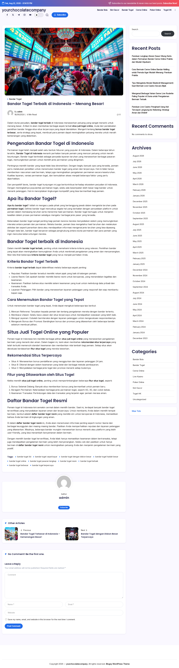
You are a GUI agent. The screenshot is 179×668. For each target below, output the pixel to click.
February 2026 (139, 190)
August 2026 (138, 156)
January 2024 (139, 332)
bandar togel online (17, 461)
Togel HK (137, 393)
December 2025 (140, 201)
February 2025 (139, 258)
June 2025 (137, 235)
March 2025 (138, 252)
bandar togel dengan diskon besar (76, 457)
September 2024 (140, 287)
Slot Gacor (137, 388)
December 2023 (140, 338)
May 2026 (137, 173)
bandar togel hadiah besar (106, 457)
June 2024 (137, 304)
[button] (39, 14)
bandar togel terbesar (18, 465)
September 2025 (140, 218)
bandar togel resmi (68, 461)
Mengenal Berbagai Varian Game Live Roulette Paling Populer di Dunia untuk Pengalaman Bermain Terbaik (152, 96)
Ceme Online (138, 371)
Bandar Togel (139, 365)
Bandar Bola (138, 359)
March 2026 (138, 184)
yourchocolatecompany (24, 10)
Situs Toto (136, 411)
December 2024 (140, 270)
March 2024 (138, 321)
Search (135, 29)
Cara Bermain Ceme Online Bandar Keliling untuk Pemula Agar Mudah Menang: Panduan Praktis (152, 72)
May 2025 (137, 241)
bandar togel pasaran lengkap (43, 461)
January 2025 (139, 264)
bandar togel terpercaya (42, 465)
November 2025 (140, 207)
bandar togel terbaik (89, 461)
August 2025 (138, 224)
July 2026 (137, 161)
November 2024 (140, 275)
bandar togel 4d (24, 457)
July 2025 (137, 230)
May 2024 (137, 309)
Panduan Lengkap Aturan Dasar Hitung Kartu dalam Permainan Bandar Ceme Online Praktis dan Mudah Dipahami (152, 59)
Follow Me (64, 507)
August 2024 (138, 292)
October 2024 (139, 281)
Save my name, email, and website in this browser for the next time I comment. (41, 619)
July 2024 (137, 298)
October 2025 (139, 213)
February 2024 (139, 327)
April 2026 (137, 178)
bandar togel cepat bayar (46, 457)
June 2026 (137, 167)
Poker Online (138, 382)
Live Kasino (138, 376)
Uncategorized (139, 399)
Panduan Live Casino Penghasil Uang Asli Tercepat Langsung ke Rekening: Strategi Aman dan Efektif (150, 110)
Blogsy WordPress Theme (118, 664)
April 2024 (137, 315)
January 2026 (139, 195)
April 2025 (137, 247)
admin (19, 112)
